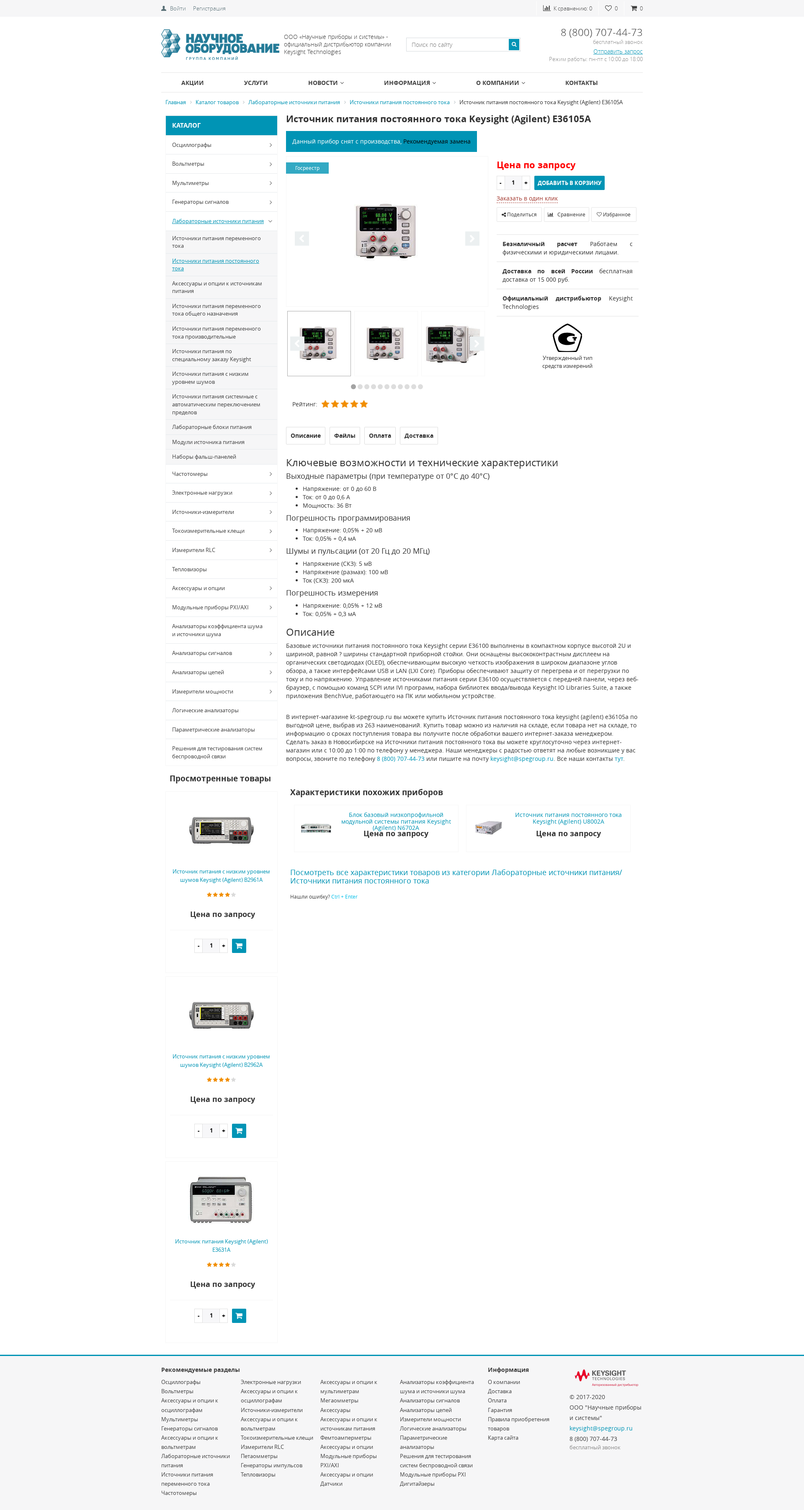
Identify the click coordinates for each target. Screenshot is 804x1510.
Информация (407, 83)
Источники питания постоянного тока (215, 264)
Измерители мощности (202, 691)
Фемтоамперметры (345, 1437)
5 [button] (380, 386)
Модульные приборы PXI (433, 1474)
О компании (497, 83)
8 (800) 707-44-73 (401, 759)
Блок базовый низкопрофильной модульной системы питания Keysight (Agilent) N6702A (396, 821)
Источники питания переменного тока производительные (216, 332)
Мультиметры (190, 183)
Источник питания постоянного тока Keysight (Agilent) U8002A (568, 818)
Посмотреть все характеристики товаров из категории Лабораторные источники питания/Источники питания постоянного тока (456, 876)
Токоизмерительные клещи (208, 530)
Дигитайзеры (417, 1483)
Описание (306, 435)
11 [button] (420, 386)
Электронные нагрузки (202, 492)
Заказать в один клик (527, 198)
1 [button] (353, 386)
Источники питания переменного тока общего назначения (216, 310)
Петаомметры (259, 1456)
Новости (323, 83)
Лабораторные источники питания (218, 221)
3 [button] (366, 386)
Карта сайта (503, 1437)
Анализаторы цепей (198, 672)
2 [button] (360, 386)
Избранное (616, 214)
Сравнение (570, 214)
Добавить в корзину (569, 183)
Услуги (256, 83)
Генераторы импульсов (271, 1465)
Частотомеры (190, 474)
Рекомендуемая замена (437, 141)
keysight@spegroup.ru (522, 759)
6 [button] (386, 386)
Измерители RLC (193, 550)
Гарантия (500, 1410)
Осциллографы (191, 145)
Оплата (497, 1400)
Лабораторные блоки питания (212, 427)
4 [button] (373, 386)
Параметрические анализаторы (213, 729)
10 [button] (413, 386)
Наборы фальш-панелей (204, 456)
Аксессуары (335, 1410)
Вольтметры (188, 163)
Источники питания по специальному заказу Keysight (211, 355)
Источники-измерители (203, 512)
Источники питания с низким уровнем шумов (210, 377)
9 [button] (407, 386)
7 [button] (393, 386)
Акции (192, 83)
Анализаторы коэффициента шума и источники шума (217, 630)
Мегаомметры (339, 1400)
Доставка (500, 1391)
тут (619, 759)
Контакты (581, 83)
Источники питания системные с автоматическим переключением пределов (216, 404)
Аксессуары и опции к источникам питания (217, 287)
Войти (178, 8)
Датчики (331, 1483)
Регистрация (209, 8)
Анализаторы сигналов (202, 653)
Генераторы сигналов (200, 201)
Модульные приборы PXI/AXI (210, 607)
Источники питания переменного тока (216, 242)
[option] (387, 232)
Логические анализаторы (205, 710)
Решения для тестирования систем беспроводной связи (217, 752)
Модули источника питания (208, 442)
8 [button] (400, 386)
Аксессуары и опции (198, 588)
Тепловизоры (189, 569)
